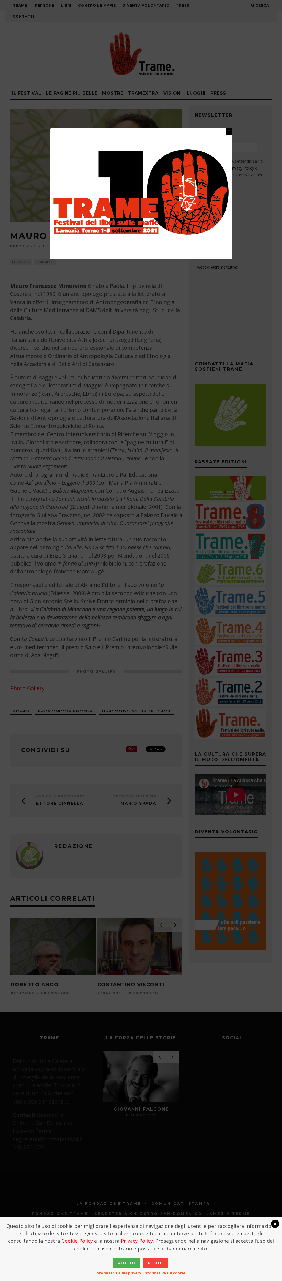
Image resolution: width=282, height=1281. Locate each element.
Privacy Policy (137, 1241)
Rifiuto (155, 1262)
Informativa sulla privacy (118, 1273)
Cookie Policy (77, 1241)
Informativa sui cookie (164, 1273)
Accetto (126, 1262)
